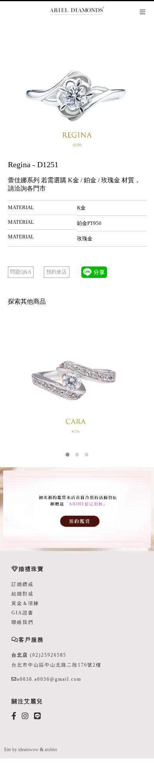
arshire (51, 749)
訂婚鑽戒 (22, 584)
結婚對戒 (22, 594)
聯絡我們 (22, 622)
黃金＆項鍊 (25, 603)
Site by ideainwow (21, 749)
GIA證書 (22, 613)
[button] (67, 455)
